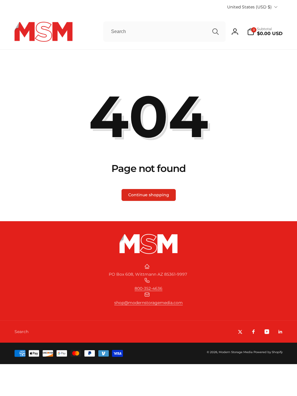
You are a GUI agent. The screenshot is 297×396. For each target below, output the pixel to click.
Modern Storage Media (236, 352)
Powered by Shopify (267, 352)
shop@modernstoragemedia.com (148, 302)
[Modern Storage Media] (148, 252)
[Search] (215, 31)
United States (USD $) (249, 7)
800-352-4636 (148, 288)
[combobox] (164, 31)
